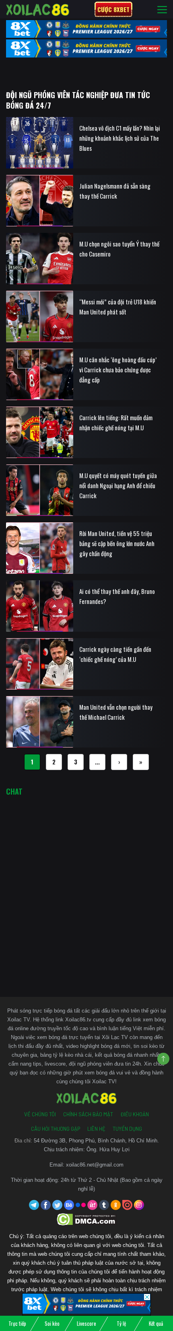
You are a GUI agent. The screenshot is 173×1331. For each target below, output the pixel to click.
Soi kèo (52, 1323)
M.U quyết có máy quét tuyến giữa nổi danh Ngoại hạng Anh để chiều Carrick (118, 485)
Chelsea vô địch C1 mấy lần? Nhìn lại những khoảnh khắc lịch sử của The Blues (119, 137)
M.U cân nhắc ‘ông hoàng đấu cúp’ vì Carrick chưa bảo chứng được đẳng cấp (118, 369)
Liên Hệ (96, 1129)
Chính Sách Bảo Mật (88, 1114)
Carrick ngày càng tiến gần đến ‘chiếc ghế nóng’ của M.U (115, 654)
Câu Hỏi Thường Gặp (55, 1129)
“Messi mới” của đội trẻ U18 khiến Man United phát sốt (117, 306)
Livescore (86, 1323)
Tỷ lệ (121, 1323)
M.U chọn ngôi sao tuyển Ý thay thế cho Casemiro (119, 248)
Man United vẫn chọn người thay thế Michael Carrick (115, 711)
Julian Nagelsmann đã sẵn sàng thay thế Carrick (114, 190)
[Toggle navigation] (162, 9)
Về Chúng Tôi (40, 1114)
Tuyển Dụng (127, 1129)
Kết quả (156, 1323)
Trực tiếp (17, 1323)
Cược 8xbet (113, 9)
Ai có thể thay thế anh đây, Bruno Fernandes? (117, 596)
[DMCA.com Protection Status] (87, 1219)
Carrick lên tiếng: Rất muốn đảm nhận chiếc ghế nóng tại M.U (115, 422)
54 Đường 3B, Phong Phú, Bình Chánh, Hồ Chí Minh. (96, 1141)
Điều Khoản (134, 1114)
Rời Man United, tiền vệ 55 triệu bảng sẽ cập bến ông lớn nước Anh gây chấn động (116, 543)
